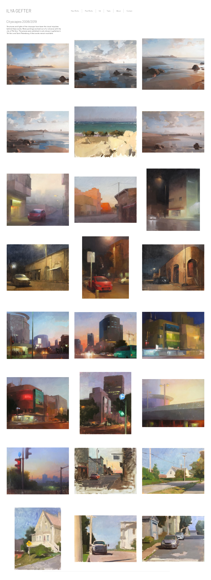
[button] (89, 11)
